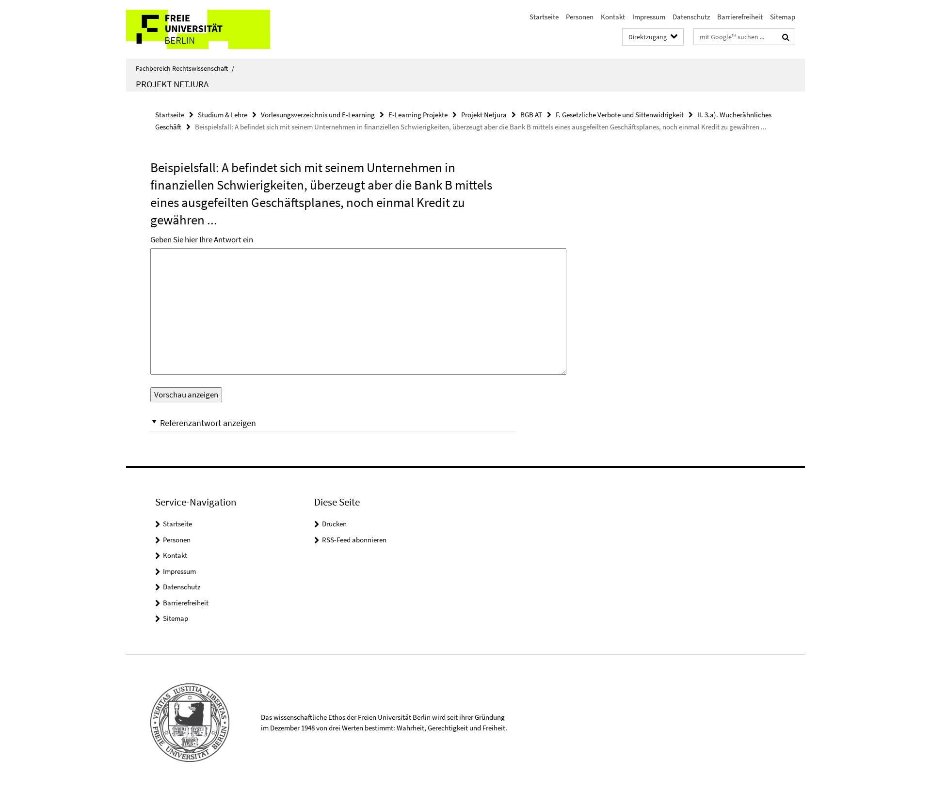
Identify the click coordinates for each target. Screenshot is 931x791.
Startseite (544, 16)
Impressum (648, 16)
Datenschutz (691, 16)
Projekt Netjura (172, 84)
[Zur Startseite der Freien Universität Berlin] (207, 29)
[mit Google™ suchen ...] (786, 37)
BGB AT (531, 114)
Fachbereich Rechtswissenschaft (185, 68)
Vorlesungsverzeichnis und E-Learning (318, 114)
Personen (580, 16)
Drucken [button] (334, 523)
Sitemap (782, 16)
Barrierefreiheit (740, 16)
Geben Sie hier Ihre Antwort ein (201, 239)
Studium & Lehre (222, 114)
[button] (333, 423)
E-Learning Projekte (418, 114)
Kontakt (613, 16)
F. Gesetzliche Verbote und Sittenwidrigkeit (620, 114)
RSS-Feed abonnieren (354, 539)
